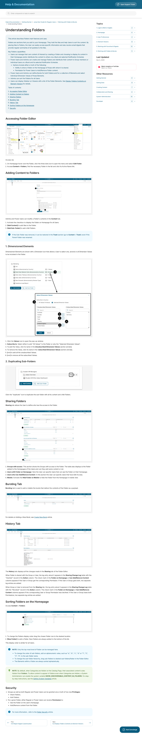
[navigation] (116, 28)
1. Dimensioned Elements (20, 246)
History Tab (14, 103)
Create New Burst (40, 517)
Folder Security (42, 712)
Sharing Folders (15, 97)
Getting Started (26, 22)
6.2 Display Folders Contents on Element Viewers (68, 723)
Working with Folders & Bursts (67, 22)
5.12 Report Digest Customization (21, 723)
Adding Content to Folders (19, 94)
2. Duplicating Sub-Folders (21, 361)
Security (13, 108)
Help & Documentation (19, 4)
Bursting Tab (14, 100)
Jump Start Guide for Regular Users (45, 22)
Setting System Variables (42, 679)
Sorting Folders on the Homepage (22, 105)
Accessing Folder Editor (18, 91)
